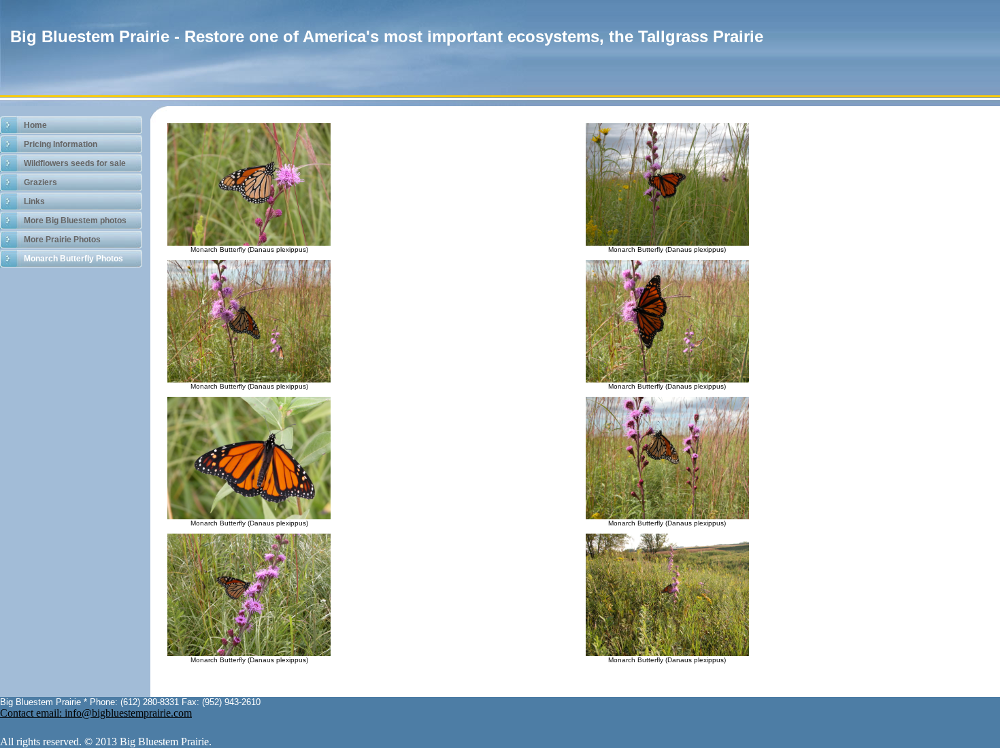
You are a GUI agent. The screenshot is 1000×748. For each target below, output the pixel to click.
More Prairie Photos (62, 239)
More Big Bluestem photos (75, 220)
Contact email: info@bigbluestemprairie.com (96, 713)
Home (35, 125)
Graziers (40, 182)
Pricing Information (60, 144)
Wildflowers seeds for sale (75, 163)
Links (34, 201)
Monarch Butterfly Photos (73, 258)
